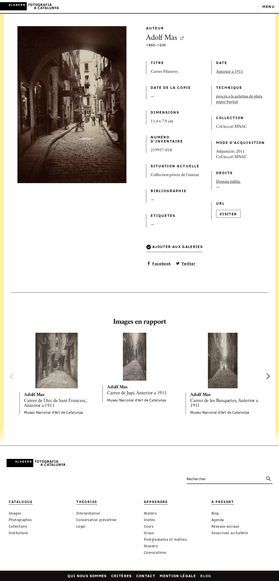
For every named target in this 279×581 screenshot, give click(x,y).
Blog (205, 575)
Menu (268, 6)
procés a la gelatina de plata (239, 97)
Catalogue (21, 502)
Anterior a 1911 (229, 72)
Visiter (228, 213)
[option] (56, 373)
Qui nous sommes (87, 575)
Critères (121, 575)
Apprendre (156, 502)
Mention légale (178, 575)
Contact (146, 575)
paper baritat (227, 102)
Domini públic (228, 182)
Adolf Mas (161, 38)
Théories (86, 502)
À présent (222, 502)
